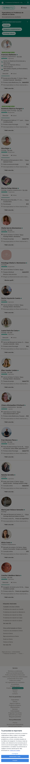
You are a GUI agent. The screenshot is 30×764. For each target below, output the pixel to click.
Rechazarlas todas (15, 756)
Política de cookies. (15, 750)
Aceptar (15, 760)
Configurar (15, 753)
